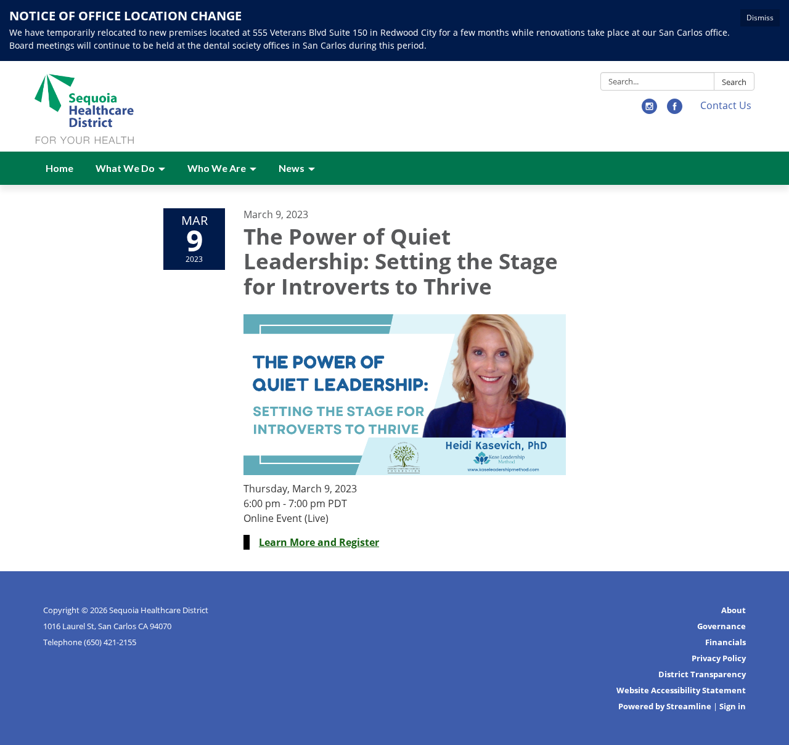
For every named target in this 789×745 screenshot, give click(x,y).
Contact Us (725, 105)
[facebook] (674, 110)
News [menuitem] (292, 168)
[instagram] (649, 110)
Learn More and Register (319, 542)
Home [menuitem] (59, 168)
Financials (725, 642)
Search (734, 82)
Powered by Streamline (664, 706)
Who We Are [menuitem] (216, 168)
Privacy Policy (719, 658)
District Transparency (702, 674)
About (733, 610)
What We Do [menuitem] (125, 168)
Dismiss (760, 17)
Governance (721, 626)
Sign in (732, 706)
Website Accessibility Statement (681, 690)
